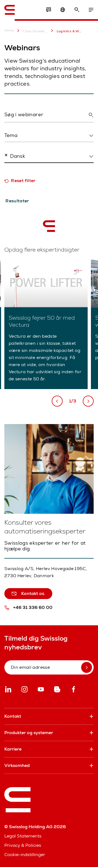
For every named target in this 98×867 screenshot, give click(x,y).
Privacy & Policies (22, 845)
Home (9, 30)
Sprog (10, 167)
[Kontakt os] (48, 10)
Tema (9, 147)
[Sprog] (62, 10)
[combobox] (49, 135)
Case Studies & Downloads (35, 31)
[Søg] (76, 10)
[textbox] (47, 135)
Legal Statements (22, 836)
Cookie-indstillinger (24, 854)
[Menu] (91, 10)
